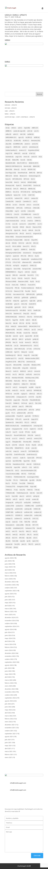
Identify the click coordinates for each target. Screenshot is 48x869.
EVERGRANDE (11, 272)
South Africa (19, 454)
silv (40, 445)
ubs (22, 496)
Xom (15, 541)
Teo (8, 480)
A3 (7, 128)
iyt (21, 336)
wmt (15, 534)
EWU (15, 275)
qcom (26, 419)
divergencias (12, 233)
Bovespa (10, 185)
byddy (9, 195)
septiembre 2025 (10, 591)
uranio (35, 499)
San (8, 438)
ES (8, 259)
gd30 (39, 294)
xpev (35, 541)
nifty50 (16, 384)
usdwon (18, 518)
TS (16, 490)
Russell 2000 (20, 435)
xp (28, 541)
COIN (9, 214)
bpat (18, 185)
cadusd (18, 198)
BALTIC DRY (22, 163)
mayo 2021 (8, 746)
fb (8, 278)
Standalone (18, 464)
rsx (21, 432)
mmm (33, 368)
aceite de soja (19, 131)
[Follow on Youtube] (20, 798)
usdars (10, 506)
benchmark (22, 173)
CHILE (36, 208)
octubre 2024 (9, 623)
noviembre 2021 (10, 728)
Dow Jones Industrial (24, 237)
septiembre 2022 (10, 698)
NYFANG (37, 390)
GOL (24, 304)
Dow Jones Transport (14, 240)
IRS (19, 333)
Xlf (21, 538)
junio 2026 (8, 564)
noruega (23, 387)
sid (14, 445)
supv (17, 467)
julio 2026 (8, 561)
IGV (34, 323)
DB (22, 227)
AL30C (9, 141)
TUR (37, 490)
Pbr (38, 403)
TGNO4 (23, 480)
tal (17, 470)
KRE (35, 342)
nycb (29, 390)
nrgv (37, 387)
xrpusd (9, 544)
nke (8, 387)
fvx (27, 291)
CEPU (19, 208)
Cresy (37, 217)
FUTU (9, 291)
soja (9, 454)
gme (16, 304)
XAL (29, 534)
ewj (34, 272)
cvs (40, 224)
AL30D (17, 141)
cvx (8, 227)
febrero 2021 (9, 754)
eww (22, 275)
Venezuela (10, 525)
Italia (34, 333)
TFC (15, 480)
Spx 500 (17, 461)
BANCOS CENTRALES (14, 166)
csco (14, 224)
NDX (9, 381)
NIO (32, 384)
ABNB (8, 131)
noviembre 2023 (10, 656)
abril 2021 (8, 748)
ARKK (17, 153)
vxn (14, 531)
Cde (22, 205)
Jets (8, 339)
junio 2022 (8, 707)
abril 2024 (8, 641)
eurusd (37, 269)
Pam (8, 403)
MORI (23, 371)
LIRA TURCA (19, 349)
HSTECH (38, 317)
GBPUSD (30, 294)
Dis (37, 230)
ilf (7, 326)
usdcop (28, 509)
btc (16, 192)
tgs (31, 480)
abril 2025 (8, 606)
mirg (25, 368)
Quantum (10, 422)
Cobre (31, 211)
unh (15, 499)
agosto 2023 (9, 665)
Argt (9, 153)
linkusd (9, 349)
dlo (22, 233)
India (13, 326)
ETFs (16, 262)
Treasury (10, 486)
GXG (30, 307)
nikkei (25, 384)
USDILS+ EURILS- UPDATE (16, 15)
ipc (34, 329)
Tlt (14, 483)
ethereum (26, 262)
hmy (26, 313)
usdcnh (18, 509)
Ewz (31, 275)
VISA (28, 525)
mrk (30, 371)
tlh (39, 480)
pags (17, 400)
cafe (26, 198)
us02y (27, 502)
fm (38, 281)
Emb (32, 249)
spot (8, 461)
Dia (24, 230)
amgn (8, 147)
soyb (22, 458)
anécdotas (33, 147)
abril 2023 (8, 677)
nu (8, 390)
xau (36, 534)
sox (8, 458)
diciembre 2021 (10, 725)
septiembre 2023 (10, 662)
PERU (29, 406)
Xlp (28, 538)
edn (28, 243)
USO (35, 518)
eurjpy (9, 269)
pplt (27, 416)
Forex (31, 285)
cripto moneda (12, 221)
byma (17, 195)
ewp (8, 275)
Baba (15, 160)
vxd (8, 531)
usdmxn (28, 512)
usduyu (9, 518)
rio (26, 429)
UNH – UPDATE (9, 111)
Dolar (10, 237)
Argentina (33, 150)
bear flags (11, 173)
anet (24, 147)
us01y (18, 502)
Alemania (35, 141)
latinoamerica (26, 345)
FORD (23, 285)
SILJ (34, 445)
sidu (21, 445)
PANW (16, 403)
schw (22, 438)
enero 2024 (8, 650)
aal (20, 128)
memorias (31, 362)
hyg (15, 320)
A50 (13, 128)
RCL (27, 422)
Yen (17, 544)
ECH (21, 243)
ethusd (37, 262)
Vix (8, 528)
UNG (8, 499)
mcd (21, 358)
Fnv (8, 285)
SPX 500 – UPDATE (11, 108)
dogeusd (37, 233)
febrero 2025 (9, 611)
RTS (27, 432)
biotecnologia (34, 176)
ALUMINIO (18, 144)
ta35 (36, 467)
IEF (21, 323)
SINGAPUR (19, 448)
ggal (24, 301)
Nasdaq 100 (17, 378)
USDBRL (29, 506)
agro (21, 137)
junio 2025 (8, 600)
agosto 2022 (9, 701)
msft (29, 374)
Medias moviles (32, 358)
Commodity (12, 217)
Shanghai (16, 442)
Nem (17, 381)
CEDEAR (10, 208)
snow (23, 451)
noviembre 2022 (10, 692)
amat (27, 144)
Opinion (10, 397)
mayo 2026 (8, 567)
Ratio (19, 422)
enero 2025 (8, 615)
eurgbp (24, 265)
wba (8, 534)
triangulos (22, 486)
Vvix (39, 528)
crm (23, 221)
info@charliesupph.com (18, 783)
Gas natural (18, 294)
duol (26, 240)
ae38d (30, 134)
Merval (17, 365)
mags (26, 355)
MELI (21, 362)
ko (21, 342)
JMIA (14, 339)
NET (24, 381)
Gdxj (16, 301)
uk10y (36, 496)
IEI (28, 323)
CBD (8, 205)
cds (29, 205)
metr (8, 368)
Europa (26, 269)
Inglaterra (10, 329)
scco (14, 438)
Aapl (27, 128)
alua (8, 144)
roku (8, 432)
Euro (17, 269)
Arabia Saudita (11, 150)
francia (9, 288)
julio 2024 (8, 632)
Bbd (9, 169)
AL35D (26, 141)
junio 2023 (8, 671)
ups (21, 499)
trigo (33, 486)
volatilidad (18, 528)
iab (28, 320)
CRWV (38, 221)
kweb (9, 345)
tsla (22, 490)
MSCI (21, 374)
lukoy (24, 352)
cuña (31, 224)
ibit (15, 323)
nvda (15, 390)
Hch (23, 310)
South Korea (32, 454)
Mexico (16, 368)
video (19, 525)
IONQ (27, 329)
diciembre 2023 (10, 653)
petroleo (22, 410)
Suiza (9, 467)
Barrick (27, 166)
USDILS (37, 509)
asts (24, 153)
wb (35, 531)
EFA (33, 246)
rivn (40, 429)
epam (16, 256)
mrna (37, 371)
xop (22, 541)
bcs (23, 169)
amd (35, 144)
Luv (31, 352)
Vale (27, 522)
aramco (22, 150)
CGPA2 (28, 208)
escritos (15, 259)
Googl (9, 307)
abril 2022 (8, 713)
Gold (32, 304)
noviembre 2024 (10, 621)
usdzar (27, 518)
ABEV (35, 128)
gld (39, 301)
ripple (33, 429)
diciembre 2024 (10, 617)
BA (8, 160)
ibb (34, 320)
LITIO (37, 349)
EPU (23, 256)
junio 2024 (8, 635)
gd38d (33, 297)
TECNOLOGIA (19, 477)
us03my (36, 502)
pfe (31, 410)
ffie (34, 278)
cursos (22, 224)
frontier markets (27, 288)
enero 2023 (8, 686)
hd (29, 310)
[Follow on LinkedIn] (15, 798)
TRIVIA (9, 490)
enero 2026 (8, 579)
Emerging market (13, 253)
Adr (22, 134)
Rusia (9, 435)
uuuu (14, 522)
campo (34, 198)
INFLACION (34, 326)
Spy (26, 461)
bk (33, 179)
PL (13, 413)
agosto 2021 (9, 737)
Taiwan (9, 470)
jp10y (28, 339)
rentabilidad (26, 426)
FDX (20, 278)
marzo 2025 (8, 609)
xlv (35, 538)
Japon (28, 336)
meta (26, 365)
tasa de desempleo (28, 470)
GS (24, 307)
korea (28, 342)
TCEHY (31, 474)
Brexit (8, 189)
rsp (15, 432)
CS (8, 224)
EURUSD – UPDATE (11, 105)
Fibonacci (11, 281)
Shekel (36, 442)
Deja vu (37, 227)
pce (8, 406)
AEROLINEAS (11, 137)
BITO (26, 179)
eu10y (16, 265)
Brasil (27, 185)
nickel (8, 384)
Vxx (21, 531)
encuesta (27, 253)
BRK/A (23, 189)
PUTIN (36, 416)
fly (32, 281)
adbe (8, 134)
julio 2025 (8, 597)
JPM (8, 342)
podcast (10, 416)
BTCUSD (25, 192)
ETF (8, 262)
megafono (11, 362)
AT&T (32, 153)
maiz (34, 355)
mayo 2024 (8, 638)
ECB (14, 243)
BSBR (8, 192)
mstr (37, 374)
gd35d (25, 297)
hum (8, 320)
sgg (8, 442)
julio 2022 (8, 704)
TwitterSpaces (22, 493)
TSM (29, 490)
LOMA (9, 352)
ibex (8, 323)
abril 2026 (8, 570)
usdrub (9, 515)
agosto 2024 (9, 629)
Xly (8, 541)
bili (16, 176)
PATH (24, 403)
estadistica (36, 259)
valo (34, 522)
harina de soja (12, 310)
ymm (37, 544)
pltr (30, 413)
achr (29, 131)
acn (36, 131)
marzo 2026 (8, 573)
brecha (37, 185)
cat (35, 201)
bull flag (36, 192)
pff (38, 410)
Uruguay (9, 502)
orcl (31, 397)
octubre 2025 (9, 588)
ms (15, 374)
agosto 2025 (9, 594)
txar (39, 493)
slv (27, 448)
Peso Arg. (11, 410)
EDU (35, 243)
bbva (16, 169)
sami (37, 435)
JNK (21, 339)
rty (33, 432)
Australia (9, 157)
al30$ (36, 137)
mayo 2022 (8, 710)
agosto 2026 (9, 558)
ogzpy (24, 394)
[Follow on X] (6, 798)
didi (30, 230)
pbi (31, 403)
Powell (20, 416)
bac (23, 160)
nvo (22, 390)
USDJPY (9, 512)
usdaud (19, 506)
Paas (9, 400)
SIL (28, 445)
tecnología (33, 477)
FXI (8, 294)
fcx (14, 278)
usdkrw (18, 512)
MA (20, 355)
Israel (27, 333)
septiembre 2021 (10, 734)
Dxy (34, 240)
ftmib (38, 288)
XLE (14, 538)
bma (9, 182)
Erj (37, 256)
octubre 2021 (9, 731)
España (25, 259)
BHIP (32, 173)
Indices (22, 326)
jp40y (35, 339)
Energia (37, 253)
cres (29, 217)
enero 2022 (8, 722)
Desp (9, 230)
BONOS (32, 182)
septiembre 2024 (10, 626)
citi (23, 211)
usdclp (9, 509)
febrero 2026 (9, 576)
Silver (9, 448)
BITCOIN (17, 179)
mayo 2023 (8, 674)
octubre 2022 (9, 695)
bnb (16, 182)
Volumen (30, 528)
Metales (36, 365)
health (37, 310)
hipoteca (17, 313)
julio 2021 (8, 740)
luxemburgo (11, 355)
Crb (22, 217)
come (36, 214)
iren (40, 329)
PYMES (9, 419)
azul (34, 157)
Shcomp (27, 442)
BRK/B (31, 189)
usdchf (39, 506)
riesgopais (17, 429)
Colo (16, 214)
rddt (33, 422)
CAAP (31, 195)
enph (8, 256)
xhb (8, 538)
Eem (26, 246)
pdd (14, 406)
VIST (35, 525)
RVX (30, 435)
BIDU (9, 176)
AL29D (29, 137)
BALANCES (10, 163)
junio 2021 (8, 743)
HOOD (22, 317)
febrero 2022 (9, 719)
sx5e (24, 467)
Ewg (20, 272)
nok (15, 387)
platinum (21, 413)
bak (29, 160)
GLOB (9, 304)
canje (18, 201)
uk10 (28, 496)
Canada (9, 201)
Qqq (34, 419)
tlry (8, 483)
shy (8, 445)
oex (16, 394)
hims (9, 313)
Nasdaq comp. (32, 378)
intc (19, 329)
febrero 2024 (9, 647)
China (9, 211)
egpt (16, 249)
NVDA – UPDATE (10, 114)
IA (22, 320)
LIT (29, 349)
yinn (24, 544)
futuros (18, 291)
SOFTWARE (33, 451)
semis (38, 438)
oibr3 (32, 394)
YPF (8, 547)
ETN (8, 265)
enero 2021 (8, 757)
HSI (29, 317)
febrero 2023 (9, 683)
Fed (27, 278)
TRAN (30, 483)
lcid (36, 345)
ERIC (30, 256)
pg (7, 413)
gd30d (9, 297)
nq (31, 387)
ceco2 (36, 205)
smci (34, 448)
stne (29, 464)
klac (15, 342)
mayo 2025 (8, 603)
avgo (19, 157)
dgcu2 (17, 230)
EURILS (33, 265)
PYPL (18, 419)
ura (28, 499)
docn (28, 233)
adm (15, 134)
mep (8, 365)
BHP (39, 173)
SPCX (39, 458)
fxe (34, 291)
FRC (17, 288)
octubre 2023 (9, 659)
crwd (30, 221)
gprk (17, 307)
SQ (33, 461)
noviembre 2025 (10, 585)
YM (30, 544)
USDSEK (18, 515)
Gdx (8, 301)
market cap (11, 358)
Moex (8, 371)
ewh (27, 272)
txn (8, 496)
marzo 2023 (8, 680)
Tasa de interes (12, 474)
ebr (8, 243)
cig (17, 211)
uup (8, 522)
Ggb (32, 301)
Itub (8, 336)
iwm (15, 336)
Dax (15, 227)
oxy (38, 397)
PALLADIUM (35, 400)
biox (8, 179)
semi (29, 438)
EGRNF (24, 249)
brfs (16, 189)
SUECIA (36, 464)
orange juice (21, 397)
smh (8, 451)
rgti (8, 429)
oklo (39, 394)
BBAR (36, 166)
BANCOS (33, 163)
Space (30, 458)
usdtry (37, 515)
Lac (16, 345)
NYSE (9, 394)
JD (36, 336)
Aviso (26, 157)
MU (8, 378)
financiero (23, 281)
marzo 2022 (8, 716)
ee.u (8, 246)
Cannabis (27, 201)
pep (21, 406)
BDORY (31, 169)
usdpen (37, 512)
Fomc (15, 285)
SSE (8, 464)
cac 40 (9, 198)
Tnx (22, 483)
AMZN (17, 147)
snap (16, 451)
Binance (23, 176)
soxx (15, 458)
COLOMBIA (26, 214)
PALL (25, 400)
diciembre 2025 (10, 582)
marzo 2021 (8, 751)
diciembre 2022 (10, 689)
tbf (23, 474)
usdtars (28, 515)
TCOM (9, 477)
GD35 (17, 297)
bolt (23, 182)
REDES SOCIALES (12, 426)
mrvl (8, 374)
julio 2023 (8, 668)
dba (28, 227)
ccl (15, 205)
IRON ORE (10, 333)
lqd (16, 352)
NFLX (32, 381)
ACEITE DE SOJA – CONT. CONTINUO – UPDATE (20, 117)
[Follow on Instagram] (11, 798)
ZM (16, 547)
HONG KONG (11, 317)
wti (22, 534)
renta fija (38, 426)
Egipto (9, 249)
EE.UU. (17, 246)
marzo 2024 (8, 644)
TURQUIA (10, 493)
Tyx (15, 496)
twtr (32, 493)
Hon (33, 313)
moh (15, 371)
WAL (28, 531)
